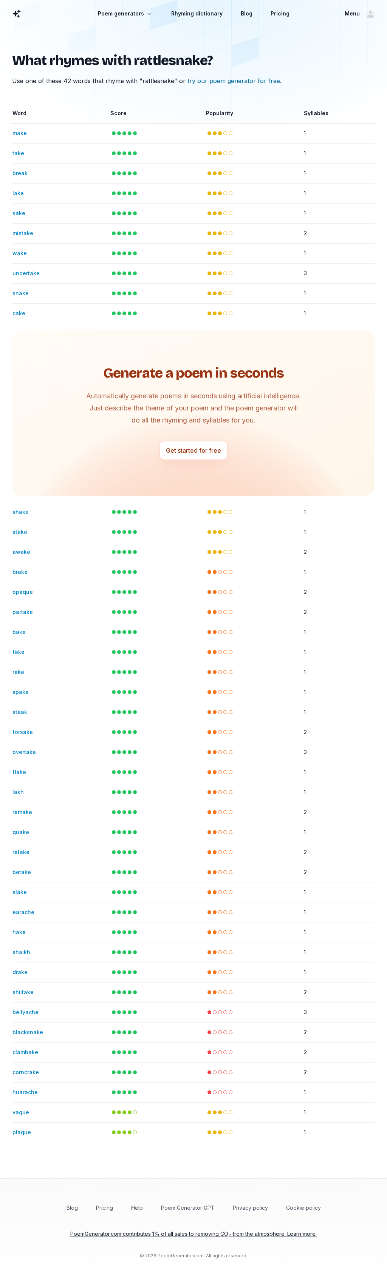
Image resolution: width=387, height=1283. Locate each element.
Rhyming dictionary (197, 13)
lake (18, 193)
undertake (26, 273)
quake (20, 832)
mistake (22, 233)
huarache (25, 1092)
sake (18, 213)
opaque (22, 592)
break (20, 173)
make (19, 133)
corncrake (25, 1072)
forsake (22, 732)
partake (22, 612)
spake (20, 692)
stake (19, 532)
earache (23, 912)
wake (19, 253)
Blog (246, 13)
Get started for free (193, 450)
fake (18, 652)
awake (21, 552)
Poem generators (121, 13)
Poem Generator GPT (188, 1207)
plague (21, 1132)
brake (20, 572)
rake (18, 672)
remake (22, 812)
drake (20, 972)
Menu (352, 13)
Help (137, 1207)
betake (21, 872)
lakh (18, 792)
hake (19, 932)
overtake (24, 752)
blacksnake (27, 1032)
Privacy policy (250, 1207)
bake (19, 632)
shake (20, 512)
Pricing (280, 13)
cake (18, 313)
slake (19, 892)
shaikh (21, 952)
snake (20, 293)
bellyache (25, 1012)
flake (19, 772)
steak (19, 712)
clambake (25, 1052)
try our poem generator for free (233, 81)
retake (20, 852)
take (18, 153)
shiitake (23, 992)
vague (20, 1112)
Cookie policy (303, 1207)
